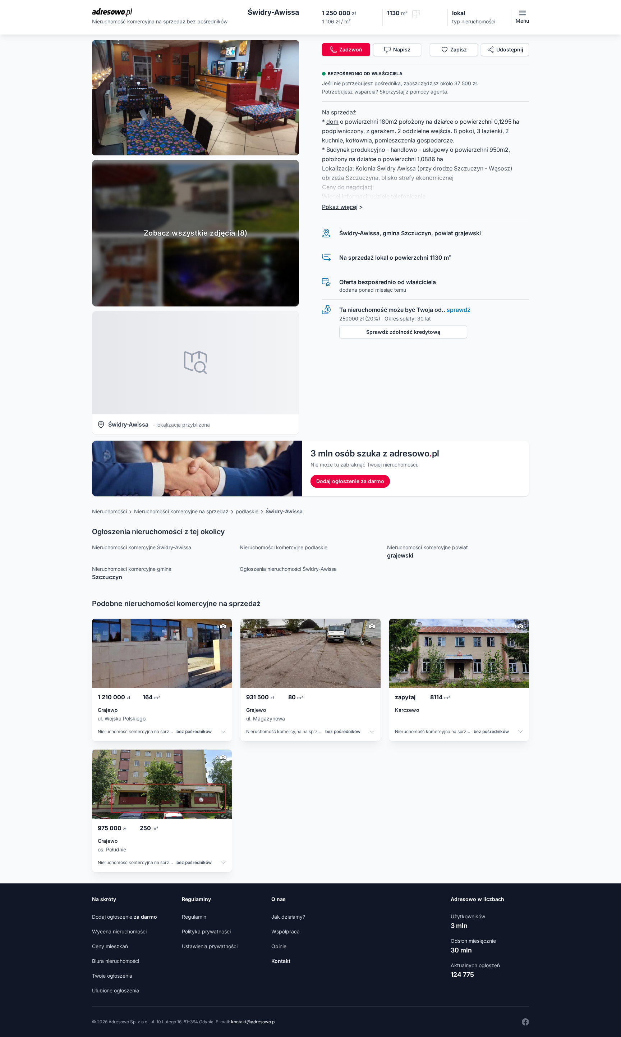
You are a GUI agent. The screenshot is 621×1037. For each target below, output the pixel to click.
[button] (195, 97)
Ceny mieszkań (110, 946)
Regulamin (194, 917)
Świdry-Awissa (284, 511)
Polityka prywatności (206, 931)
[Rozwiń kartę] (223, 732)
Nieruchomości (109, 511)
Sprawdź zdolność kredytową (403, 332)
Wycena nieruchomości (119, 931)
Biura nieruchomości (115, 961)
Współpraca (285, 931)
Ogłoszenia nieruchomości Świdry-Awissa (288, 569)
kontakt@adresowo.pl (253, 1021)
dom (332, 121)
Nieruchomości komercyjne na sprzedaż (181, 511)
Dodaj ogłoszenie (124, 917)
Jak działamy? (288, 917)
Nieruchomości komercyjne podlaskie (283, 547)
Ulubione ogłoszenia (115, 990)
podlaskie (247, 511)
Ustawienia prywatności (210, 946)
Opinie (278, 946)
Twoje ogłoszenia (112, 976)
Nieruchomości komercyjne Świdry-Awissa (141, 547)
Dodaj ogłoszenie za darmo (350, 481)
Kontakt (280, 961)
